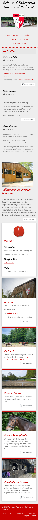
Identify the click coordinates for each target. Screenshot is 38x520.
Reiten (27, 35)
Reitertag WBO (13, 313)
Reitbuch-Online (19, 44)
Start (7, 35)
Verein (16, 35)
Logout (33, 516)
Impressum (6, 513)
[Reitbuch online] (19, 339)
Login (26, 516)
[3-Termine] (19, 290)
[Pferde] (19, 423)
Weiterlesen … (28, 84)
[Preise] (19, 468)
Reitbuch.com (30, 513)
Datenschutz (18, 513)
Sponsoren (24, 39)
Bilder (11, 39)
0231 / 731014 (9, 263)
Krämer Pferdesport (25, 80)
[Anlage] (19, 383)
